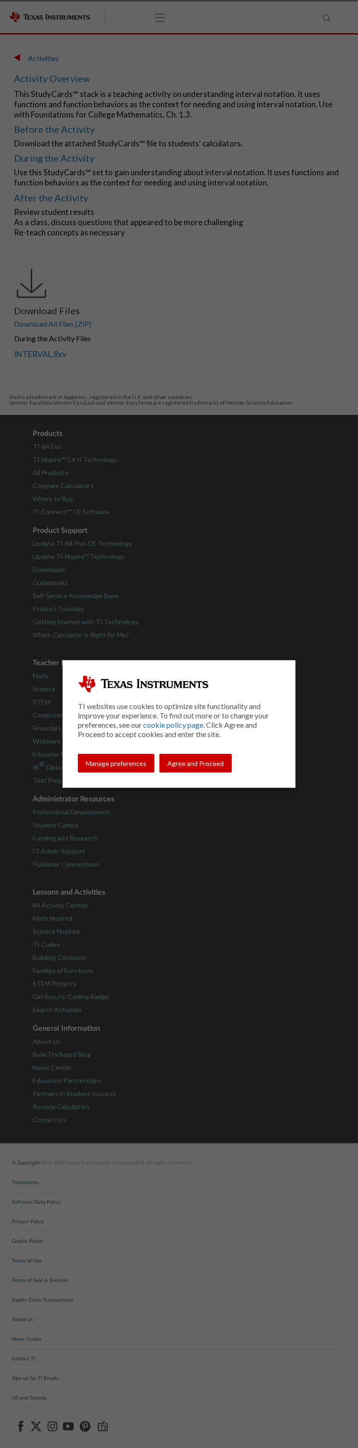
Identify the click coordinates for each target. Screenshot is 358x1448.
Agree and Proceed (195, 763)
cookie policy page (173, 724)
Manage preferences (116, 763)
